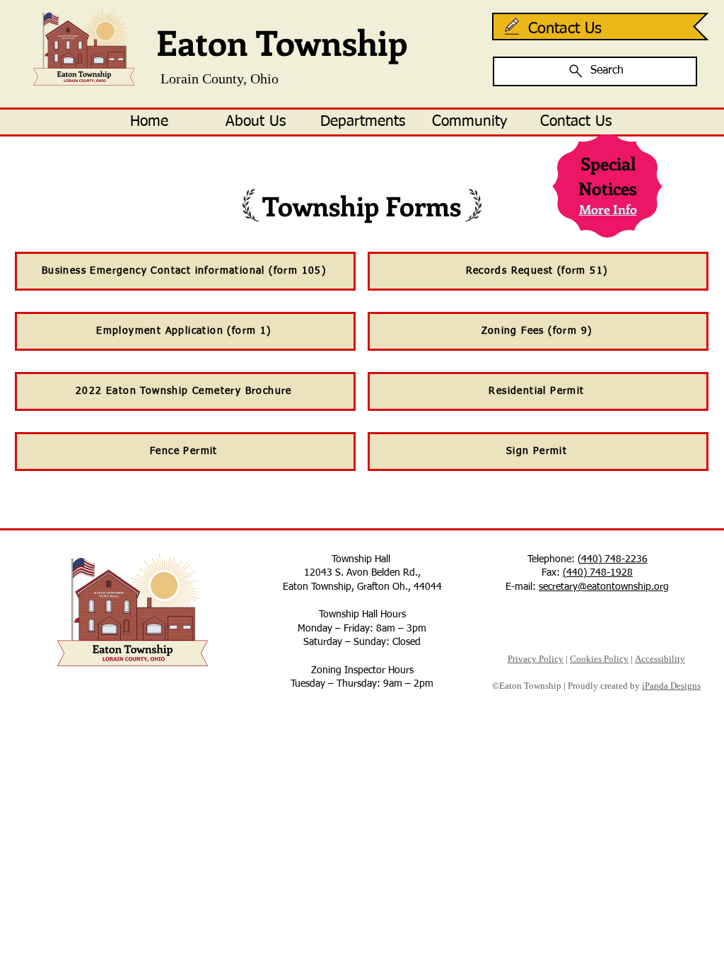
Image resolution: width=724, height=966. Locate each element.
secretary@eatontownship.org (604, 587)
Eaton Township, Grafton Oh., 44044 (362, 587)
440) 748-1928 (599, 573)
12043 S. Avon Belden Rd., (362, 573)
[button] (255, 122)
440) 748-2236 (614, 559)
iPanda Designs (671, 685)
